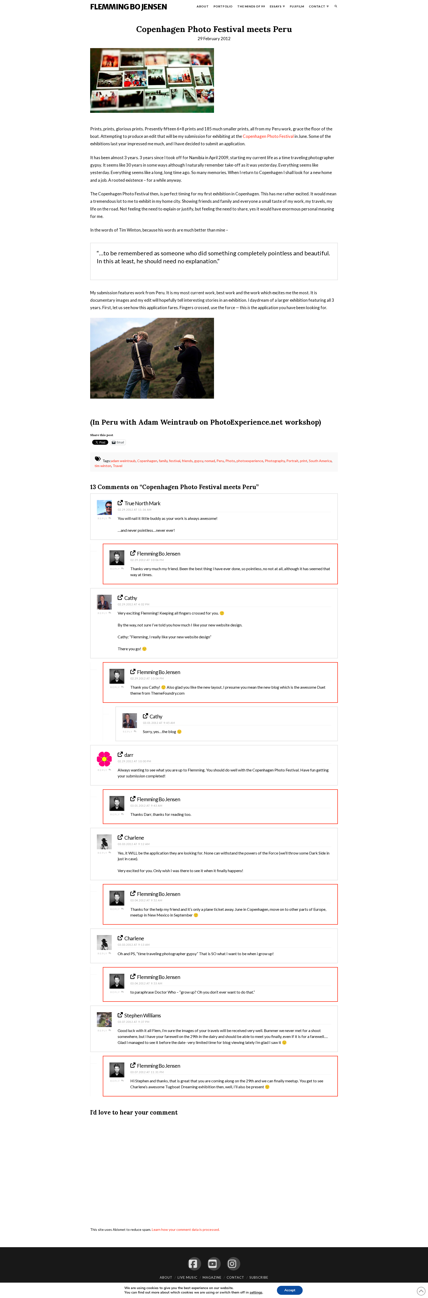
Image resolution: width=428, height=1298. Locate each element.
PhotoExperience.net (246, 422)
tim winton (103, 466)
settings (256, 1292)
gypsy (198, 461)
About (166, 1277)
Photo (230, 461)
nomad (210, 461)
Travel (117, 466)
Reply (103, 518)
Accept (289, 1290)
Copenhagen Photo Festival (268, 136)
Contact (235, 1277)
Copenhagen (147, 461)
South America (320, 461)
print (303, 461)
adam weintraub (123, 461)
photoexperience (250, 461)
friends (187, 461)
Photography (275, 461)
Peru (220, 461)
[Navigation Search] (334, 7)
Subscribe (258, 1277)
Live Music (187, 1277)
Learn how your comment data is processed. (186, 1229)
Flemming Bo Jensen (128, 6)
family (163, 461)
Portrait (292, 461)
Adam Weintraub (168, 422)
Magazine (212, 1277)
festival (174, 461)
